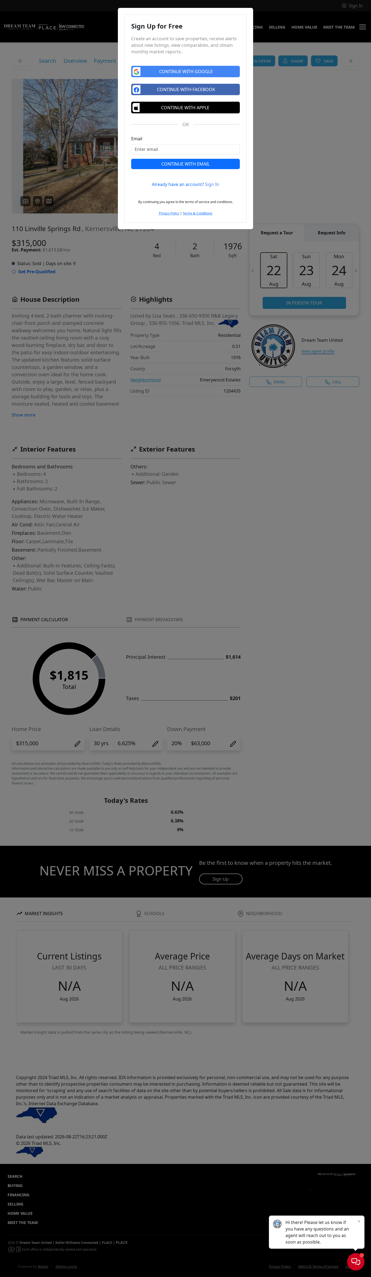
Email (136, 139)
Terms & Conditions (197, 213)
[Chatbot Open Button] (355, 1261)
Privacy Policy (169, 213)
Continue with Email (185, 164)
